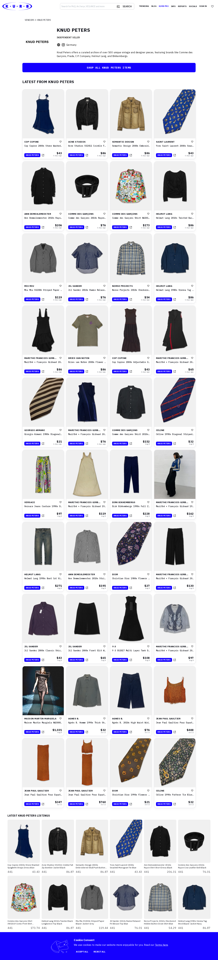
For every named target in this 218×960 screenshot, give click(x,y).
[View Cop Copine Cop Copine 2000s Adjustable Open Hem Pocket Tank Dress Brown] (131, 340)
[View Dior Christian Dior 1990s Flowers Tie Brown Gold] (131, 773)
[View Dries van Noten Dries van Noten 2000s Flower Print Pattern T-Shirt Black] (87, 340)
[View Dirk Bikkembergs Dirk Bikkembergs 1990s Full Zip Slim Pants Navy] (131, 484)
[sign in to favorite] (60, 141)
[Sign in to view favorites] (212, 6)
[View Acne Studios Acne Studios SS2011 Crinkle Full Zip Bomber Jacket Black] (87, 124)
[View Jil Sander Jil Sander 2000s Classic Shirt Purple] (43, 629)
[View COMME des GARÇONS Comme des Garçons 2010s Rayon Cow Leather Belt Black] (87, 196)
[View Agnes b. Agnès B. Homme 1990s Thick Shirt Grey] (87, 701)
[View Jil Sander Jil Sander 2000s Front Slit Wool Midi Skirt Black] (87, 629)
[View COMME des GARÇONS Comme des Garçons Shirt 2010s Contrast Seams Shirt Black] (131, 412)
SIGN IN (203, 6)
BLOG (153, 6)
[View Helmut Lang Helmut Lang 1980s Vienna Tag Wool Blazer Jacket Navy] (174, 268)
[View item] (43, 155)
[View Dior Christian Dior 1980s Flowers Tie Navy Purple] (131, 556)
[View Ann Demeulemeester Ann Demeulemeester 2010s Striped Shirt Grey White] (87, 556)
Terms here (161, 944)
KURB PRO (164, 6)
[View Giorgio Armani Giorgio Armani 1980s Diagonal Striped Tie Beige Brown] (43, 412)
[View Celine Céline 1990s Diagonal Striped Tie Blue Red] (174, 412)
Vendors (29, 20)
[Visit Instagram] (63, 45)
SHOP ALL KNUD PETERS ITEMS (109, 67)
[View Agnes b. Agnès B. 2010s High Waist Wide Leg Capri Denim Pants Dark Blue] (131, 701)
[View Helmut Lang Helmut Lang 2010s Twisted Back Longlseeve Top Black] (174, 196)
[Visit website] (58, 45)
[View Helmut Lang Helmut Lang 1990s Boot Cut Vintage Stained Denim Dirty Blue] (43, 556)
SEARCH (127, 6)
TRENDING (144, 6)
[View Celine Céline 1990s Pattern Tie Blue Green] (174, 773)
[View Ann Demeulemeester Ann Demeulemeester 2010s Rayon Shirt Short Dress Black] (43, 196)
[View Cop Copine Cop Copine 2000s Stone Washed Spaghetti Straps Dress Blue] (43, 124)
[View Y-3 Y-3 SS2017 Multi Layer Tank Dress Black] (131, 629)
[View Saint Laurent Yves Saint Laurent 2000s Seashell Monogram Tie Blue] (174, 124)
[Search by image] (118, 6)
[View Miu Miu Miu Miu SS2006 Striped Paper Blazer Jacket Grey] (43, 268)
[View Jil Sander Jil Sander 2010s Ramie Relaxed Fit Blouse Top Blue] (87, 268)
